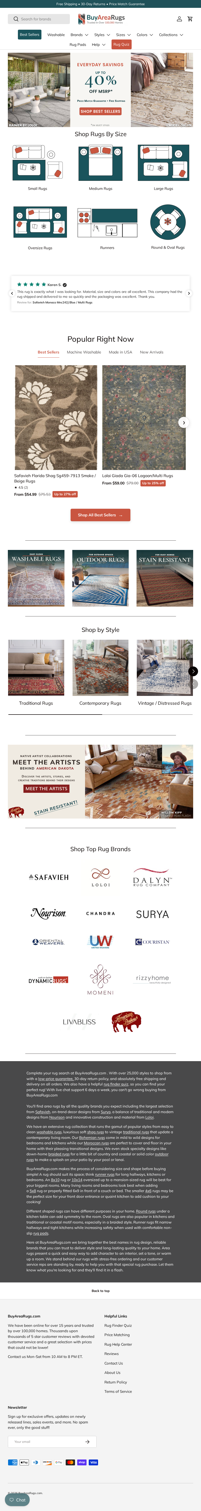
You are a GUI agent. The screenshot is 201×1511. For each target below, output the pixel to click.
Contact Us (113, 1363)
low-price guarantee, (56, 1078)
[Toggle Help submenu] (104, 45)
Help (96, 44)
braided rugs (59, 1154)
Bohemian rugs (92, 1137)
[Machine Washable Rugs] (36, 578)
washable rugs (49, 1132)
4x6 (148, 1190)
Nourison (57, 1117)
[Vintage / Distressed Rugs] (165, 668)
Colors (142, 34)
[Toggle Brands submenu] (86, 35)
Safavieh (42, 1111)
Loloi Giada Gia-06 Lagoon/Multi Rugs (137, 475)
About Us (112, 1372)
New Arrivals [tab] (151, 352)
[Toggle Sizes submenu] (129, 35)
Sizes (120, 34)
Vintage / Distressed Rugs (165, 703)
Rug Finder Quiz (118, 1325)
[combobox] (39, 19)
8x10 (55, 1179)
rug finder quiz (116, 1084)
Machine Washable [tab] (84, 352)
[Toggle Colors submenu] (151, 35)
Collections (168, 34)
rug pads (40, 1233)
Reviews (111, 1353)
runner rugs (104, 1174)
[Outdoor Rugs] (100, 578)
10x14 (77, 1179)
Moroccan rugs (96, 1143)
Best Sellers (29, 34)
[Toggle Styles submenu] (108, 35)
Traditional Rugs (36, 703)
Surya (106, 1111)
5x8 (33, 1190)
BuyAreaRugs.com (30, 1493)
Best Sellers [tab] (48, 352)
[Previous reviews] (12, 293)
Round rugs (146, 1211)
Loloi (149, 1117)
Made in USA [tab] (120, 352)
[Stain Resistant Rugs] (165, 578)
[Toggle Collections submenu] (181, 35)
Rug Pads (78, 44)
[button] (190, 18)
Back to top (101, 1291)
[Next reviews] (189, 293)
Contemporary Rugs (100, 703)
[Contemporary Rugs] (101, 668)
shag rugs (95, 1132)
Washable (56, 34)
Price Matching (117, 1334)
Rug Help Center (118, 1344)
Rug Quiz (121, 44)
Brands (77, 34)
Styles (99, 34)
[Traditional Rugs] (36, 668)
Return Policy (115, 1382)
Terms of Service (118, 1391)
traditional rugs (136, 1132)
